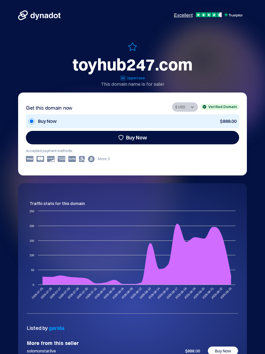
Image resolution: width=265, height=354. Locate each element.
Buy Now (136, 137)
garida (56, 328)
